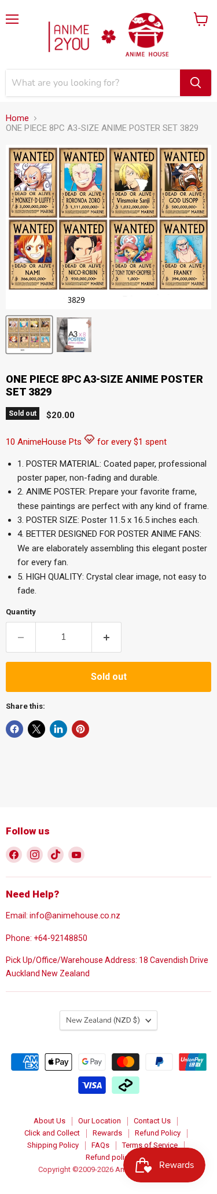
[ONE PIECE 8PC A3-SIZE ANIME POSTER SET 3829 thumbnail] (29, 334)
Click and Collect (52, 1133)
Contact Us (152, 1120)
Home (17, 118)
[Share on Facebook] (14, 729)
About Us (49, 1120)
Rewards (107, 1133)
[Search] (195, 82)
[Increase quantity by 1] (107, 637)
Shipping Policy (53, 1145)
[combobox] (93, 82)
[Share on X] (36, 729)
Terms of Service (150, 1145)
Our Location (99, 1120)
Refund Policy (158, 1133)
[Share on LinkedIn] (58, 729)
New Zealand (103, 1020)
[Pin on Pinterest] (80, 729)
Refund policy (109, 1157)
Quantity (21, 611)
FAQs (100, 1145)
